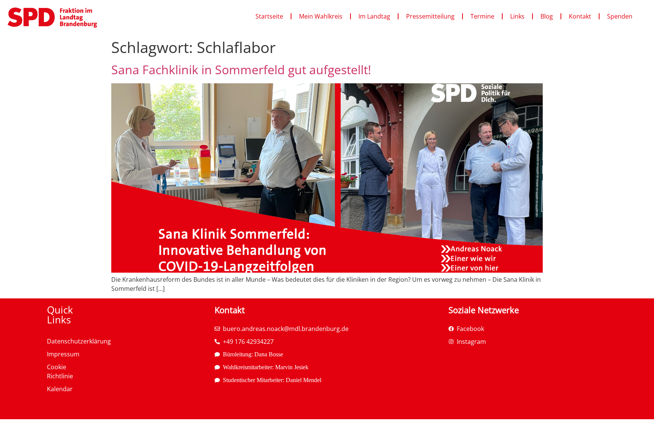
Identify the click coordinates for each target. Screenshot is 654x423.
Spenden (619, 16)
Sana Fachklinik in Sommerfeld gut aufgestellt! (241, 69)
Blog (546, 16)
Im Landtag (374, 16)
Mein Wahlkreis (321, 16)
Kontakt (580, 16)
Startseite (269, 16)
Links (517, 16)
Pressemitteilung (430, 16)
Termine (482, 16)
